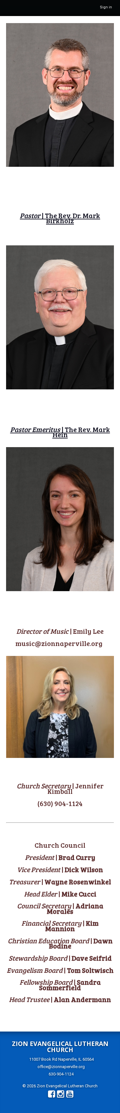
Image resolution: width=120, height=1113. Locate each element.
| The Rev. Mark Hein (60, 432)
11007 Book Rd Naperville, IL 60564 (61, 1059)
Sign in (106, 7)
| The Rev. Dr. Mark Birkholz (60, 218)
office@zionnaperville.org (61, 1066)
